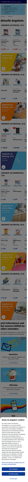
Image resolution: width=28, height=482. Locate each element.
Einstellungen (13, 479)
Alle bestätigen (13, 469)
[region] (13, 449)
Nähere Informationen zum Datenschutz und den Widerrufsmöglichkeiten (13, 463)
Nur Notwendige (13, 474)
